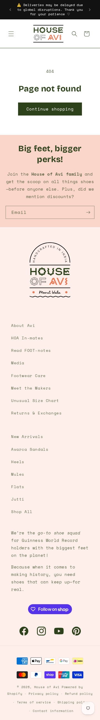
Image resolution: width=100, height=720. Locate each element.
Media (17, 363)
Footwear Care (28, 375)
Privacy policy (44, 693)
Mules (17, 474)
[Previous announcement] (10, 10)
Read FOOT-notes (31, 350)
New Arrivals (27, 436)
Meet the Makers (31, 388)
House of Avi (47, 687)
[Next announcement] (90, 10)
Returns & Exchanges (36, 413)
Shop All (21, 511)
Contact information (53, 711)
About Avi (23, 325)
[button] (11, 34)
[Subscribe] (88, 212)
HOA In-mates (27, 338)
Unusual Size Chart (35, 400)
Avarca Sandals (29, 449)
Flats (17, 487)
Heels (17, 462)
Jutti (17, 499)
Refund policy (79, 693)
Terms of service (34, 702)
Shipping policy (74, 702)
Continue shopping (50, 109)
